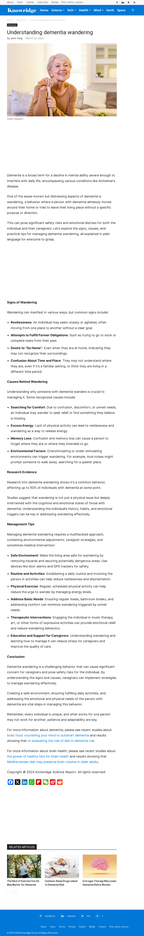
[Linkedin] (122, 2)
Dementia (21, 19)
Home (44, 10)
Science (56, 10)
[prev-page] (9, 892)
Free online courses (72, 2)
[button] (133, 10)
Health (83, 10)
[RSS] (128, 2)
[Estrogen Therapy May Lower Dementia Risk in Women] (100, 866)
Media (54, 2)
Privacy (72, 926)
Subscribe (42, 2)
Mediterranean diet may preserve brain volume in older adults (52, 762)
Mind (97, 10)
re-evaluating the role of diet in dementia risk (61, 741)
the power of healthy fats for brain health (38, 756)
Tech (70, 10)
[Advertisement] (61, 147)
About (10, 2)
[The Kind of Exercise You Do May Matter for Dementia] (24, 866)
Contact (102, 926)
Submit (30, 2)
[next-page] (15, 892)
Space (121, 10)
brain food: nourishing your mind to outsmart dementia (48, 735)
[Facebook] (117, 2)
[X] (134, 2)
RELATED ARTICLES (22, 847)
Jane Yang (16, 38)
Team (20, 2)
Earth (110, 10)
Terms (62, 926)
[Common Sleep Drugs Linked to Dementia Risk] (62, 866)
